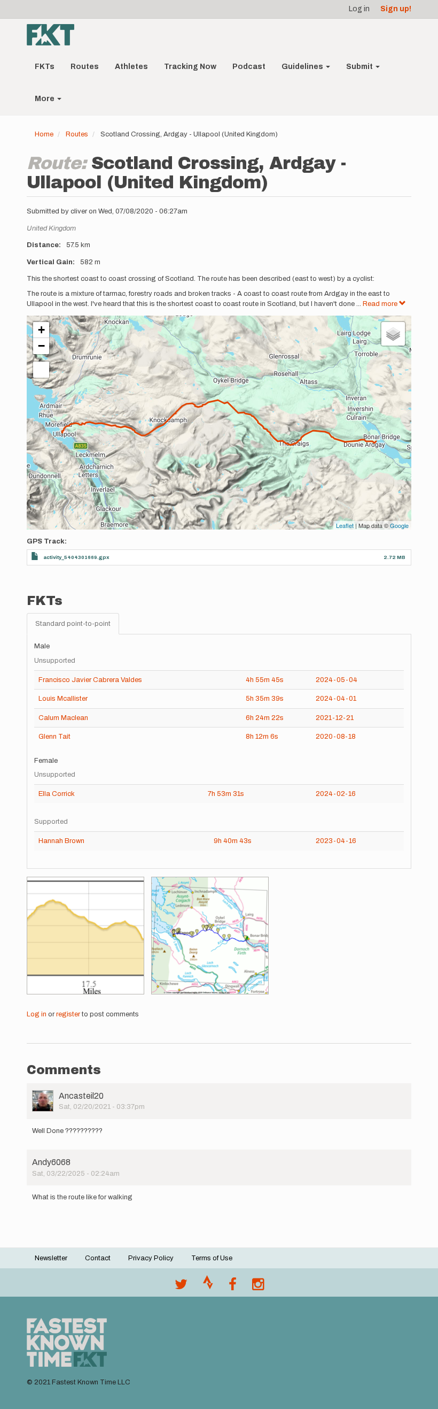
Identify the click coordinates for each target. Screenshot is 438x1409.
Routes (85, 67)
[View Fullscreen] (41, 370)
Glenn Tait (54, 736)
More (45, 99)
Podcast (248, 67)
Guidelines (303, 67)
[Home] (54, 34)
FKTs (44, 67)
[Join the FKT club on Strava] (208, 1287)
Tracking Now (190, 67)
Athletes (131, 67)
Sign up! (395, 9)
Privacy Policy (151, 1258)
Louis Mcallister (63, 698)
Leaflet (345, 525)
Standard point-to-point (73, 623)
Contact (98, 1258)
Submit (360, 67)
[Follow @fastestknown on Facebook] (233, 1287)
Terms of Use (211, 1258)
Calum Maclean (63, 718)
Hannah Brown (61, 841)
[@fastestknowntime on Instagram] (258, 1287)
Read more (381, 304)
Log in (359, 9)
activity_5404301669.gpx (76, 557)
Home (44, 134)
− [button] (41, 346)
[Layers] (393, 334)
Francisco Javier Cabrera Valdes (90, 680)
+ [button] (41, 329)
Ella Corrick (56, 794)
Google (399, 525)
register (68, 1014)
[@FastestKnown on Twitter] (181, 1287)
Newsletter (51, 1258)
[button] (85, 935)
